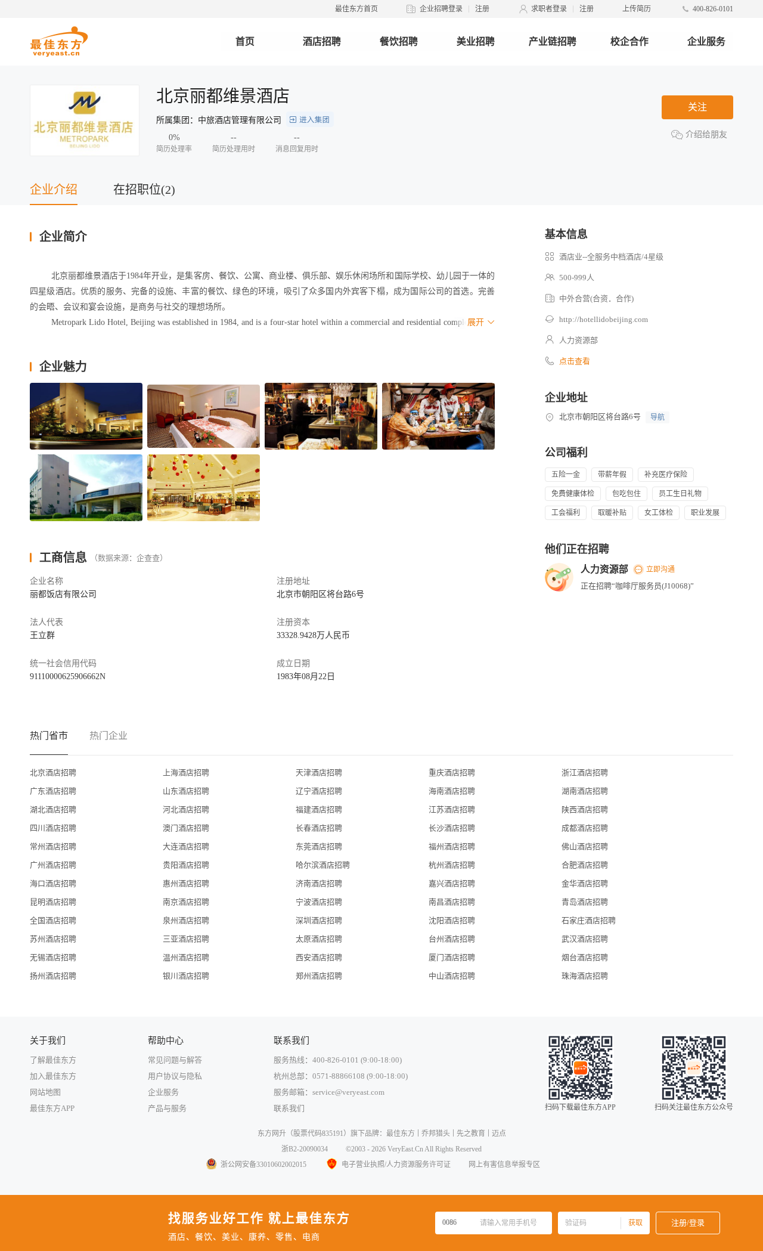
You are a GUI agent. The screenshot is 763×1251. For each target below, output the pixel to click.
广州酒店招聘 (53, 864)
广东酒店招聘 (53, 790)
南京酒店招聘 (186, 901)
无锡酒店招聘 (53, 957)
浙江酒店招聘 (585, 772)
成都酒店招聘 (585, 827)
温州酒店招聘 (186, 957)
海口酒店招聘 (53, 883)
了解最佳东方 (53, 1059)
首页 (245, 41)
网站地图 (45, 1092)
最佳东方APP (52, 1108)
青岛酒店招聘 (585, 901)
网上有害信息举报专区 (504, 1164)
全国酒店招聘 (53, 920)
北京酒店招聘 (53, 772)
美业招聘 (476, 41)
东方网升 (272, 1133)
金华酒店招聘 (585, 883)
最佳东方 (400, 1133)
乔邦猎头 (435, 1133)
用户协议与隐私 (175, 1076)
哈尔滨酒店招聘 (323, 864)
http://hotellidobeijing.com (603, 319)
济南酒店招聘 (319, 883)
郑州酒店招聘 (319, 975)
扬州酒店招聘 (53, 975)
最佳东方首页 (356, 9)
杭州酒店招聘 (452, 864)
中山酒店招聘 (452, 975)
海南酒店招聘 (452, 790)
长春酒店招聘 (319, 827)
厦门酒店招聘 (452, 957)
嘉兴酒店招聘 (452, 883)
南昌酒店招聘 (452, 901)
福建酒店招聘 (319, 809)
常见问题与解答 (175, 1059)
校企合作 (629, 41)
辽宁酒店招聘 (319, 790)
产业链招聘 (552, 41)
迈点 (499, 1133)
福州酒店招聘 (452, 846)
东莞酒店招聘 (319, 846)
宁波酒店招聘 (319, 901)
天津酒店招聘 (319, 772)
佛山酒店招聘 (585, 846)
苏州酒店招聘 (53, 938)
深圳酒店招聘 (319, 920)
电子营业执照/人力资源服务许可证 (396, 1164)
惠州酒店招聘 (186, 883)
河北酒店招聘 (186, 809)
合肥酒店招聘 (585, 864)
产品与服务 (167, 1108)
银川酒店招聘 (186, 975)
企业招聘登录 (441, 9)
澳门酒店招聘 (186, 827)
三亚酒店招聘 (186, 938)
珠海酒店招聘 (585, 975)
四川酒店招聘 (53, 827)
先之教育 (471, 1133)
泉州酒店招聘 (186, 920)
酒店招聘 (322, 41)
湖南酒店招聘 (585, 790)
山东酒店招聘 (186, 790)
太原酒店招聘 (319, 938)
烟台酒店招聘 (585, 957)
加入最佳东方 (53, 1076)
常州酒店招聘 (53, 846)
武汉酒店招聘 (585, 938)
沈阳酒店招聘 (452, 920)
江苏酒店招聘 (452, 809)
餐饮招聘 (399, 41)
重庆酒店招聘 (452, 772)
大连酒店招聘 (186, 846)
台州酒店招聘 (452, 938)
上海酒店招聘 (186, 772)
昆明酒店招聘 (53, 901)
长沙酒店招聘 (452, 827)
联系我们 (289, 1108)
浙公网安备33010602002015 (263, 1164)
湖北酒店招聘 (53, 809)
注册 (482, 9)
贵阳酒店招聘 (186, 864)
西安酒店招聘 (319, 957)
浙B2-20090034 (304, 1149)
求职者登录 (549, 9)
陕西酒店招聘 (585, 809)
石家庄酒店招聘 (589, 920)
